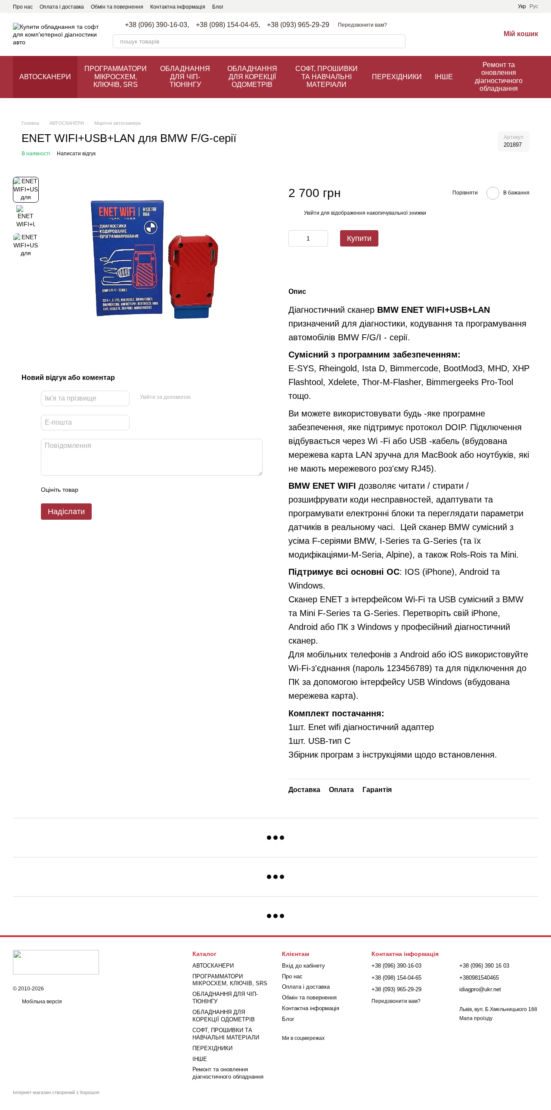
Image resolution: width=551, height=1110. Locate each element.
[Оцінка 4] (134, 489)
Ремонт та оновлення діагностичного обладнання (499, 76)
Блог (217, 7)
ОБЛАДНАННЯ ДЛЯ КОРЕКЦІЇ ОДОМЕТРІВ (252, 76)
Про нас (23, 7)
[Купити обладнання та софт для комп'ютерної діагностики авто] (56, 962)
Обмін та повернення (117, 7)
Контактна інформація (177, 7)
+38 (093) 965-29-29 (298, 25)
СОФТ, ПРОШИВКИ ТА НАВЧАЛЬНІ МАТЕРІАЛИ (326, 76)
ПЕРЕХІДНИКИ (397, 76)
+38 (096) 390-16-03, (157, 25)
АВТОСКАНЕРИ (45, 76)
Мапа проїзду (475, 1018)
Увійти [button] (311, 213)
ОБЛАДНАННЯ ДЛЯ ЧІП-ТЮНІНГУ (185, 76)
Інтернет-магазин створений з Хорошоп (56, 1092)
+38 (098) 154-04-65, (228, 25)
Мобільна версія (41, 1002)
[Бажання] (471, 34)
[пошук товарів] (399, 41)
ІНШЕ (444, 76)
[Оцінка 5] (148, 489)
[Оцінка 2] (106, 489)
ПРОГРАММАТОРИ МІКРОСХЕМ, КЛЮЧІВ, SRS (115, 76)
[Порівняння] (448, 34)
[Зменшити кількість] (295, 238)
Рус (533, 6)
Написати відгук (76, 154)
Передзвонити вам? (362, 25)
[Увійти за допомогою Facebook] (200, 397)
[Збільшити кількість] (322, 238)
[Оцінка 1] (92, 489)
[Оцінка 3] (120, 489)
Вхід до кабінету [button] (303, 965)
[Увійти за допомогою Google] (214, 397)
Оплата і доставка (62, 7)
